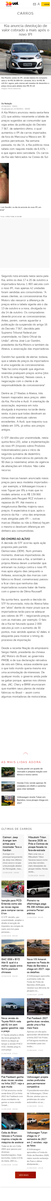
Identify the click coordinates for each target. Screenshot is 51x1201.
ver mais (24, 1175)
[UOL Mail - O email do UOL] (34, 4)
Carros (25, 13)
